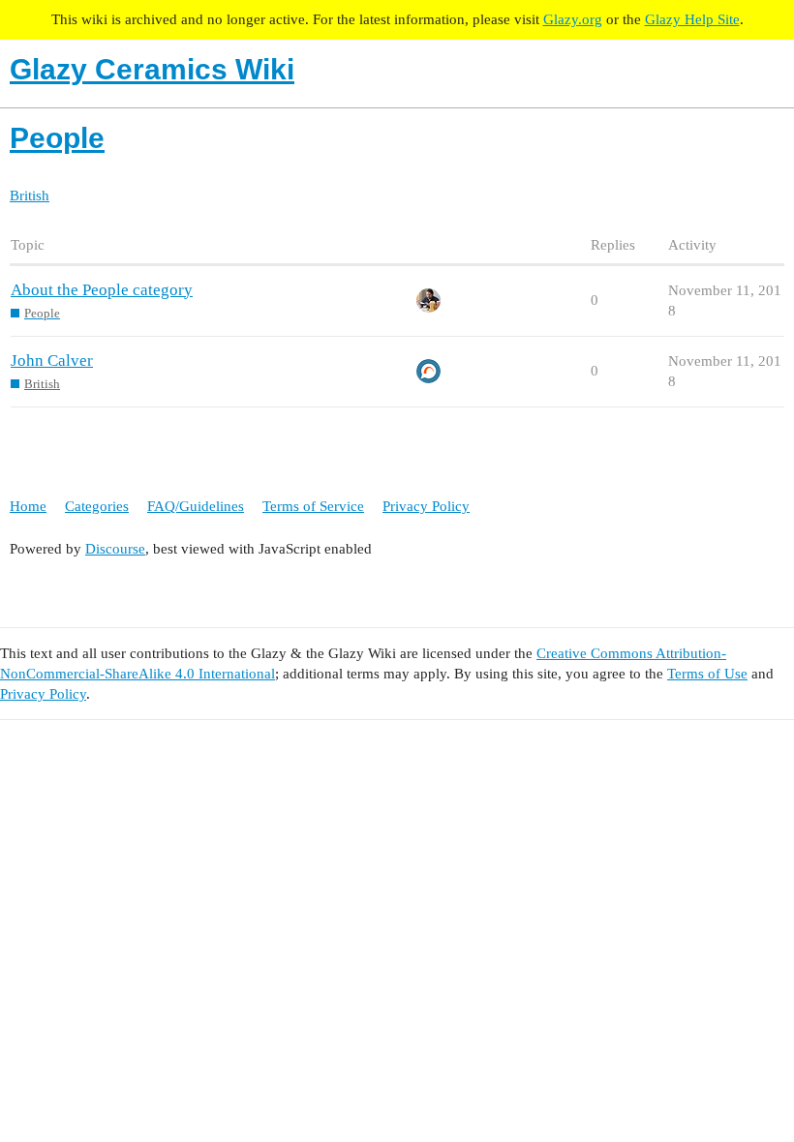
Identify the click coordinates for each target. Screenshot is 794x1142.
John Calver (52, 360)
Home (28, 506)
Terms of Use (707, 673)
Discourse (115, 548)
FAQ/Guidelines (195, 506)
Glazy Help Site (692, 19)
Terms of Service (313, 506)
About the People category (102, 290)
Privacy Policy (426, 506)
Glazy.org (572, 19)
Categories (97, 506)
